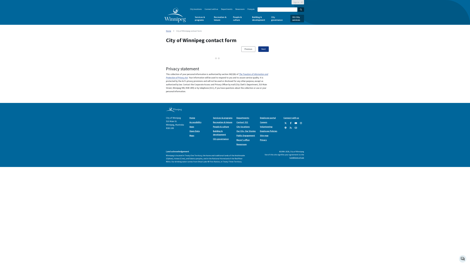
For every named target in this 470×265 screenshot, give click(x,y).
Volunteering (266, 198)
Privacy (263, 211)
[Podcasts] (285, 199)
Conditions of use (296, 229)
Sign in (296, 2)
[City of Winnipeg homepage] (174, 182)
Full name (175, 53)
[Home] (175, 15)
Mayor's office (243, 211)
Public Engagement (245, 206)
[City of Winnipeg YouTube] (296, 194)
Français (251, 9)
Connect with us (211, 9)
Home (168, 31)
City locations (196, 9)
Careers (263, 193)
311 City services (296, 18)
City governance (277, 18)
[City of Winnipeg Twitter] (285, 194)
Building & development (258, 18)
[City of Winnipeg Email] (296, 199)
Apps (191, 198)
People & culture (237, 18)
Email (168, 65)
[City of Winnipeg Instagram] (301, 194)
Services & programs (200, 18)
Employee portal (268, 189)
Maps (191, 206)
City (172, 102)
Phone (173, 76)
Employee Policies (268, 202)
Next (263, 120)
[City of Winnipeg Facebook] (291, 194)
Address (174, 90)
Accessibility (195, 193)
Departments (226, 9)
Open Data (194, 202)
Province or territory (224, 102)
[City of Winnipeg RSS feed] (291, 199)
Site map (264, 206)
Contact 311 (242, 193)
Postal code (256, 102)
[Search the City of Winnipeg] (301, 9)
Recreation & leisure (220, 18)
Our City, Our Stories (246, 202)
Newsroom (240, 9)
